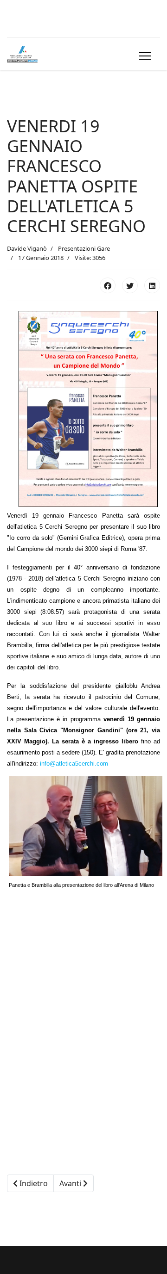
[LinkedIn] (152, 285)
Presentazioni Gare (84, 248)
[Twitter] (130, 285)
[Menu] (143, 56)
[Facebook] (108, 285)
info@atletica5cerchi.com (74, 763)
